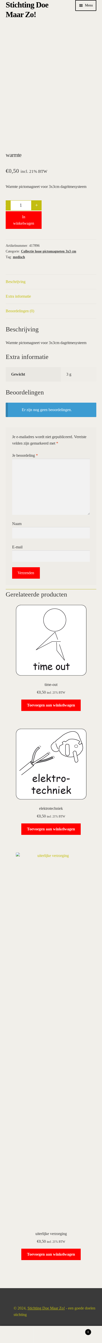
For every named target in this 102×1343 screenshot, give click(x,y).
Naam (17, 524)
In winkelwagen (23, 220)
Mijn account (17, 1334)
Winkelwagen (78, 1330)
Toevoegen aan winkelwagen (51, 705)
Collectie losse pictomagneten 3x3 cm (48, 251)
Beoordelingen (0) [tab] (20, 311)
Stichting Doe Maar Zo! (46, 1308)
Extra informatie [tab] (18, 296)
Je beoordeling (25, 455)
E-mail (17, 547)
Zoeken (51, 1334)
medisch (19, 257)
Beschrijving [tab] (16, 282)
